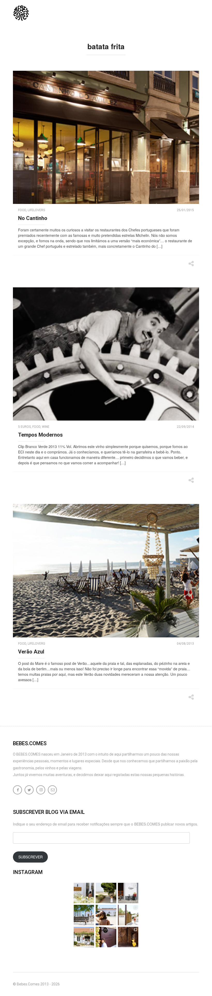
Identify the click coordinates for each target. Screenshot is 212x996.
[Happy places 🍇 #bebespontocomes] (106, 915)
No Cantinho (32, 218)
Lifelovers (36, 210)
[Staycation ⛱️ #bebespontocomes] (128, 915)
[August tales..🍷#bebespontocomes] (128, 893)
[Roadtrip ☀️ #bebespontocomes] (84, 915)
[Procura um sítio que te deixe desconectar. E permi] (128, 937)
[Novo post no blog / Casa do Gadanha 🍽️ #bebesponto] (84, 893)
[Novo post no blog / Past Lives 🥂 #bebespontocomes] (106, 937)
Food (22, 210)
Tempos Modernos (40, 435)
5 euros (24, 427)
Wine (45, 427)
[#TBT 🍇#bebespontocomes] (106, 893)
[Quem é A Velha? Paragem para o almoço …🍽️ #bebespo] (84, 937)
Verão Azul (31, 652)
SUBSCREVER (30, 856)
